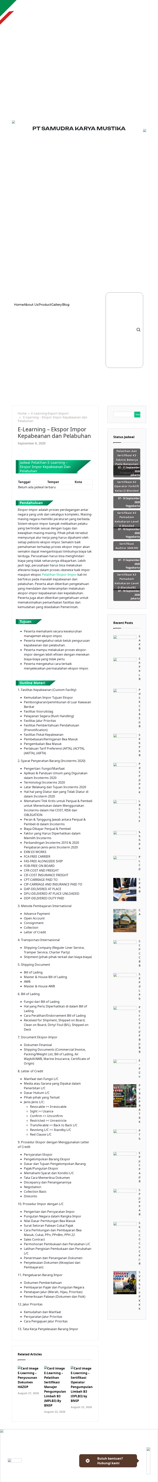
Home (19, 304)
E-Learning (39, 413)
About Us (31, 304)
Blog (65, 304)
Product (45, 304)
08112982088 (63, 1480)
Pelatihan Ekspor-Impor (59, 574)
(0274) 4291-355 (65, 1475)
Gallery (56, 304)
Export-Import (58, 413)
